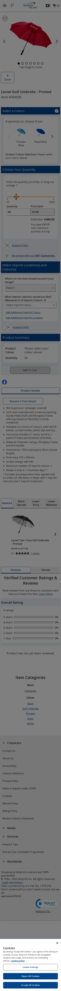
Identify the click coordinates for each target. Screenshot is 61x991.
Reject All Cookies (30, 976)
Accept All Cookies (30, 985)
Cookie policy (18, 960)
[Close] (57, 943)
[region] (30, 965)
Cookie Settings (30, 967)
